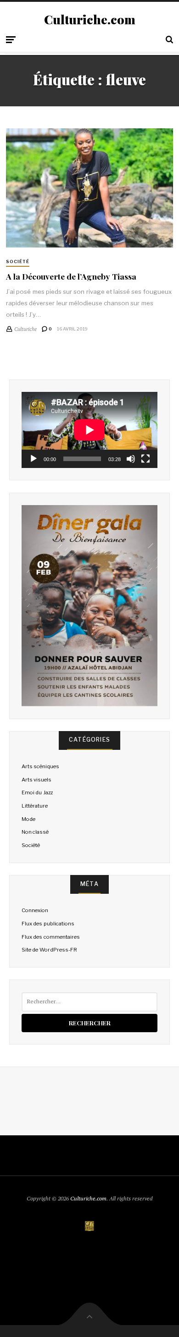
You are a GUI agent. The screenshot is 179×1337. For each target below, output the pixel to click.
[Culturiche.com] (89, 1226)
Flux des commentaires (50, 937)
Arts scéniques (40, 766)
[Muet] (130, 458)
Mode (28, 819)
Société (17, 261)
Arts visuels (36, 779)
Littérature (35, 806)
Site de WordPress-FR (49, 949)
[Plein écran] (145, 458)
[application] (89, 430)
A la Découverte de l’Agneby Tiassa (71, 276)
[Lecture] (33, 458)
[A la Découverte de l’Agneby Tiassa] (89, 188)
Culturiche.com (89, 20)
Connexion (35, 910)
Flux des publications (48, 923)
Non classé (35, 832)
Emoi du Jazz (37, 792)
